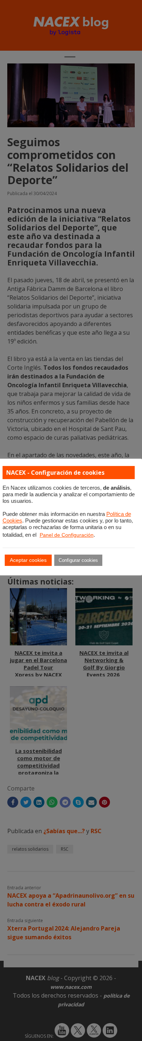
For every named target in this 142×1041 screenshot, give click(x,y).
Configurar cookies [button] (78, 560)
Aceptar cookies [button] (28, 560)
